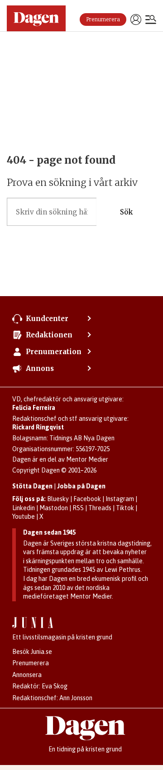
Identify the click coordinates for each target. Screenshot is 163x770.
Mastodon (53, 508)
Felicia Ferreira (33, 407)
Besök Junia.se (32, 651)
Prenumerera (103, 19)
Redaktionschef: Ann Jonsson (52, 698)
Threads (99, 508)
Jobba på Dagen (81, 486)
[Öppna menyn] (151, 20)
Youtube (23, 516)
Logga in (136, 19)
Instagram (119, 498)
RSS (78, 508)
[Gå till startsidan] (36, 18)
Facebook (87, 498)
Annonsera (27, 674)
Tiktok (125, 508)
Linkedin (23, 508)
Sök (126, 212)
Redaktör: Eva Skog (39, 686)
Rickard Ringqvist (38, 427)
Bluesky (58, 498)
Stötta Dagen (32, 486)
